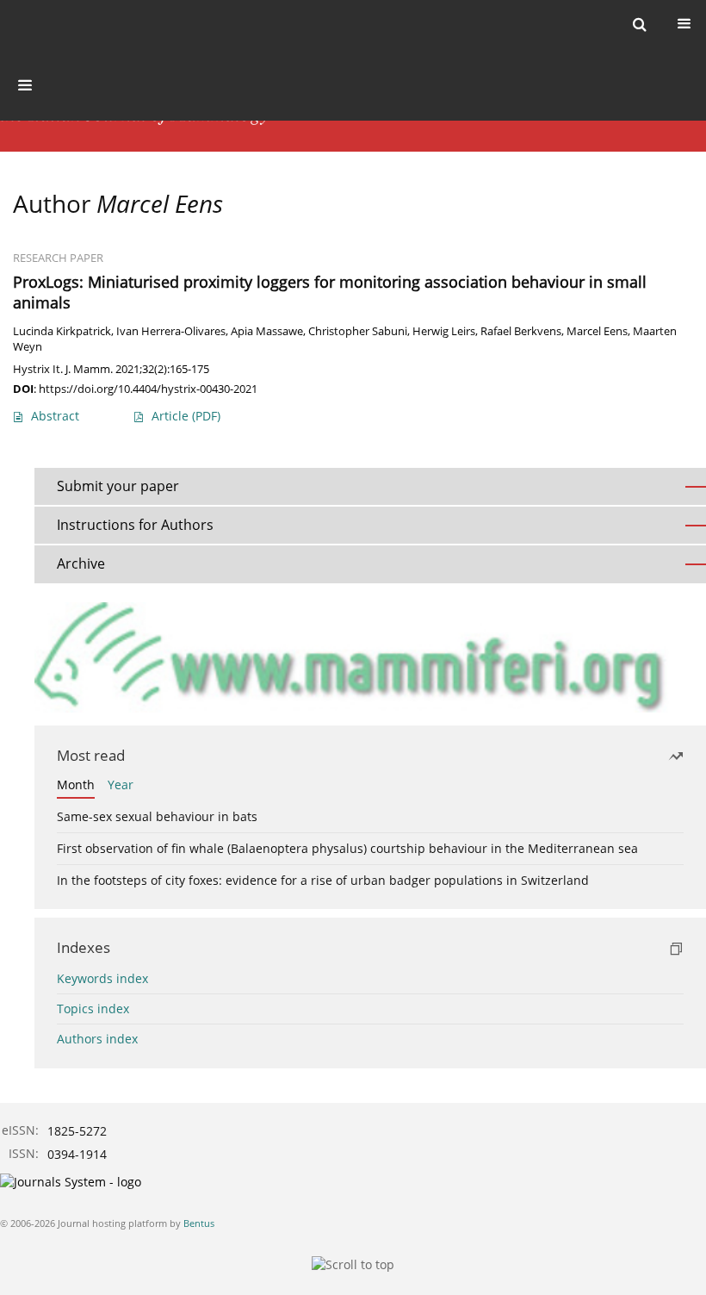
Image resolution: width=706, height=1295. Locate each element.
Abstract (55, 416)
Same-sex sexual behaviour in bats (157, 816)
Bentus (198, 1223)
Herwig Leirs (443, 331)
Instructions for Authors (135, 524)
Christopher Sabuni (357, 331)
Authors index (97, 1038)
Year (120, 784)
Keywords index (102, 978)
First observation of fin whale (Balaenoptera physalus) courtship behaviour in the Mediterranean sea (347, 848)
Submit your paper (118, 485)
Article (186, 416)
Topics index (93, 1008)
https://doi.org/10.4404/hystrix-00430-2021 (148, 388)
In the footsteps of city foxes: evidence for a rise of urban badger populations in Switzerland (323, 880)
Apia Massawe (267, 331)
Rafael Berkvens (520, 331)
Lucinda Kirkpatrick (62, 331)
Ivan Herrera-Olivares (171, 331)
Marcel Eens (597, 331)
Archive (81, 563)
